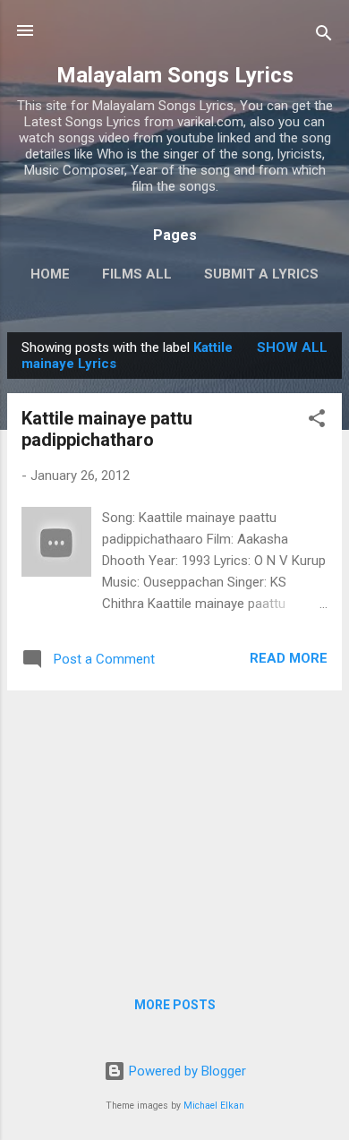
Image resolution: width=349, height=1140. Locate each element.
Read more (289, 658)
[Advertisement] (174, 830)
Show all (292, 347)
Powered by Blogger (185, 1071)
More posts (175, 1005)
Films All (137, 274)
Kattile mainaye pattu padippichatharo (106, 428)
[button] (317, 421)
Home (50, 274)
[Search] (324, 36)
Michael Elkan (213, 1105)
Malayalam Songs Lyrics (175, 75)
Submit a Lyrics (261, 274)
